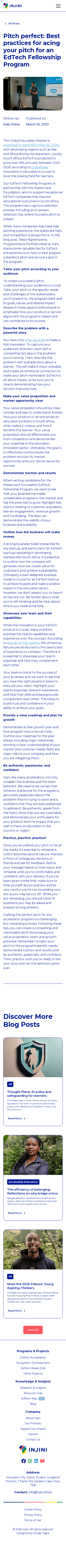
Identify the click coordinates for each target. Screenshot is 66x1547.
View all (33, 1330)
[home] (12, 6)
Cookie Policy (32, 1509)
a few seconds (35, 340)
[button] (58, 5)
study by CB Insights (24, 643)
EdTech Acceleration (33, 1357)
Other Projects (33, 1373)
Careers (33, 1434)
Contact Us (33, 1439)
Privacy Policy (33, 1515)
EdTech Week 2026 (33, 1368)
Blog (33, 1404)
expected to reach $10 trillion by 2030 (31, 145)
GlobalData (39, 167)
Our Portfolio (33, 1423)
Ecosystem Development (33, 1363)
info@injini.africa (40, 1492)
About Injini (33, 1418)
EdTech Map (29, 1398)
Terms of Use (32, 1520)
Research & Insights (33, 1387)
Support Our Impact (33, 1428)
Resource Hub (33, 1393)
